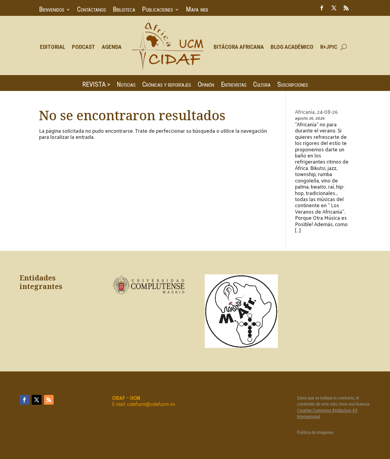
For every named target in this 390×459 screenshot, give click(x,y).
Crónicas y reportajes (166, 85)
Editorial (52, 46)
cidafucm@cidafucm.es (151, 404)
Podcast (83, 46)
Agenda (112, 46)
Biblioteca (124, 10)
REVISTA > (96, 85)
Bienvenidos (51, 10)
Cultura (262, 85)
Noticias (126, 85)
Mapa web (197, 10)
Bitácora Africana (239, 46)
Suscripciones (292, 85)
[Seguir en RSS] (346, 8)
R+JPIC (328, 46)
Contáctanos (91, 10)
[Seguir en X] (334, 8)
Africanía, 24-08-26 (316, 111)
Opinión (206, 85)
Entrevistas (233, 85)
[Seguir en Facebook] (322, 8)
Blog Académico (292, 46)
